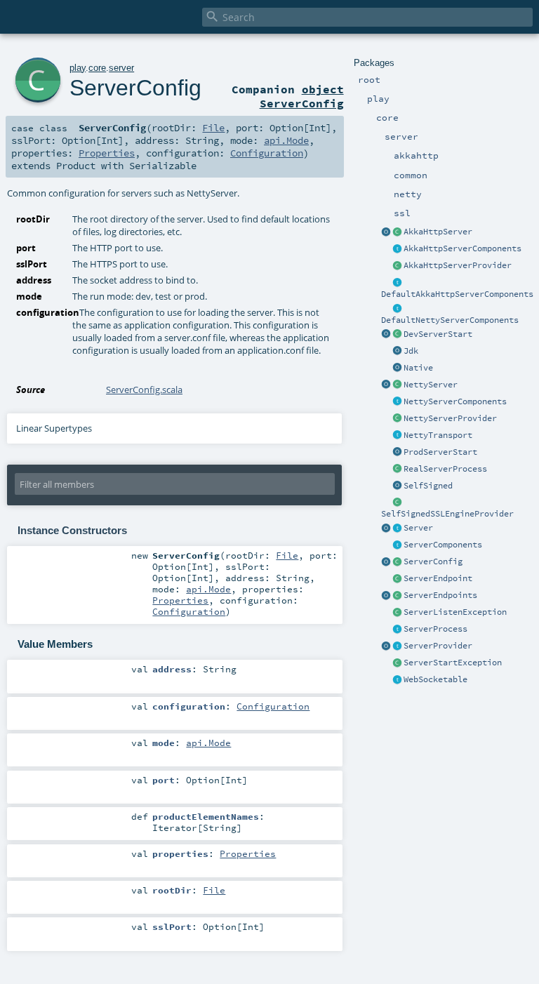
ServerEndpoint (438, 578)
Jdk (411, 351)
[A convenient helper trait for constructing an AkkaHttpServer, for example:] (397, 282)
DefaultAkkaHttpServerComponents (457, 294)
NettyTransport (438, 435)
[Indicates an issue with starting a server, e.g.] (397, 663)
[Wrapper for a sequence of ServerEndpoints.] (397, 595)
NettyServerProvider (450, 418)
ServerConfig (433, 561)
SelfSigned (428, 486)
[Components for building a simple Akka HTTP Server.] (397, 249)
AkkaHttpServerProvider (458, 265)
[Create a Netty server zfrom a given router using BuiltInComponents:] (386, 385)
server (121, 67)
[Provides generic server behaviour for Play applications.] (397, 528)
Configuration (266, 153)
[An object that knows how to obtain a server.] (397, 646)
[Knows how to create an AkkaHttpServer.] (397, 266)
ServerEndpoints (440, 595)
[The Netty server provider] (397, 419)
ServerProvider (438, 646)
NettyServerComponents (455, 401)
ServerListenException (455, 612)
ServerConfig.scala (144, 389)
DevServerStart (438, 334)
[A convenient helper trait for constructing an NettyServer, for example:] (397, 308)
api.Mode (286, 140)
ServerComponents (443, 545)
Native (418, 368)
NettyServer (431, 385)
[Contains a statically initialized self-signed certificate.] (397, 486)
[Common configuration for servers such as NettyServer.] (397, 562)
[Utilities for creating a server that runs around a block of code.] (386, 528)
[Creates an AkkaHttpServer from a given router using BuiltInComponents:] (386, 232)
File (213, 127)
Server (418, 528)
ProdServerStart (440, 452)
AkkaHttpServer (438, 232)
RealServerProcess (445, 469)
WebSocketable (435, 679)
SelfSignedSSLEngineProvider (447, 514)
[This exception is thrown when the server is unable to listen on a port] (397, 612)
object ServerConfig (302, 96)
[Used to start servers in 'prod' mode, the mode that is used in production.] (397, 452)
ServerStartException (453, 662)
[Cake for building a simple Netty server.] (397, 402)
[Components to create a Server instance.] (397, 545)
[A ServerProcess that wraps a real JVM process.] (397, 469)
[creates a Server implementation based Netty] (397, 385)
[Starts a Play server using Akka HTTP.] (397, 232)
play (77, 67)
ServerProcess (435, 629)
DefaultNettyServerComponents (450, 320)
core (97, 67)
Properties (107, 153)
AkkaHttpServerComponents (462, 248)
